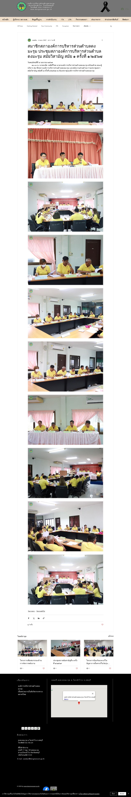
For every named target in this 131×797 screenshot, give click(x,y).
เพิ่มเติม (86, 26)
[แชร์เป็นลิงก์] (44, 618)
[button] (111, 26)
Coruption (65, 26)
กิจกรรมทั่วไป (41, 611)
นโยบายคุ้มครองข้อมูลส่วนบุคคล (89, 794)
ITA (57, 26)
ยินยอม (122, 794)
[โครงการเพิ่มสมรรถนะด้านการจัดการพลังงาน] (32, 648)
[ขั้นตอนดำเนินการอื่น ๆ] (102, 40)
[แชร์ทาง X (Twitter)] (34, 618)
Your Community (46, 26)
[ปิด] (128, 793)
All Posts (20, 26)
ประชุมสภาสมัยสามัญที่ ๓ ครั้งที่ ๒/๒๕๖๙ (65, 661)
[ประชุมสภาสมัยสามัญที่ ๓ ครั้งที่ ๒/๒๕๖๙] (65, 648)
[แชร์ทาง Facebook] (29, 618)
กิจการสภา (76, 26)
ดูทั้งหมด (111, 636)
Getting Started (32, 26)
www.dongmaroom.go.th (41, 9)
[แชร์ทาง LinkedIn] (39, 618)
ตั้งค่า (113, 794)
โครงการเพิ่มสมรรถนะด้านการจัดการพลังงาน (31, 661)
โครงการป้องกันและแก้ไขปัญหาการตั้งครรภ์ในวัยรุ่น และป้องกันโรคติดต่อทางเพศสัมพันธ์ (98, 662)
